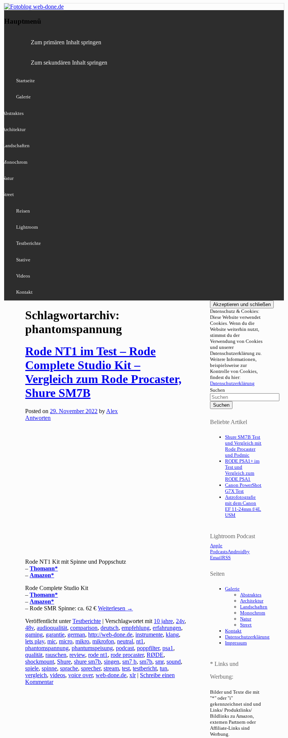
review (77, 655)
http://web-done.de (110, 634)
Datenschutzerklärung (232, 383)
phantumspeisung (92, 648)
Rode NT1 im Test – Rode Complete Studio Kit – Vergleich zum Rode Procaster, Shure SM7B (103, 372)
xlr (132, 675)
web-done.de (111, 675)
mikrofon (103, 641)
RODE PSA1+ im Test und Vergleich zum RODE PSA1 (242, 470)
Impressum (236, 643)
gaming (34, 634)
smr (159, 661)
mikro (82, 641)
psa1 (167, 648)
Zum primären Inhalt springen (66, 42)
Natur (245, 619)
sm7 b (129, 661)
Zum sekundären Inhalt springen (69, 62)
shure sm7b (87, 661)
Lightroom (27, 227)
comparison (84, 628)
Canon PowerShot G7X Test (243, 488)
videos (57, 675)
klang (172, 634)
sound (173, 661)
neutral (125, 641)
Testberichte (28, 243)
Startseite (25, 80)
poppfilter (148, 648)
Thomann (42, 568)
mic (51, 641)
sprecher (90, 668)
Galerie (23, 97)
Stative (23, 260)
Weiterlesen (115, 608)
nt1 (140, 641)
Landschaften (253, 607)
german (76, 634)
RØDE (155, 655)
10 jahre (163, 621)
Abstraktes (250, 595)
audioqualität (52, 628)
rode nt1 (98, 655)
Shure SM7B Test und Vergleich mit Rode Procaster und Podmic (243, 446)
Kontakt (24, 292)
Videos (23, 276)
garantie (55, 634)
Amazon (40, 575)
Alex (112, 411)
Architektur (251, 601)
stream (111, 668)
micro (65, 641)
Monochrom (252, 613)
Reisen (23, 211)
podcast (125, 648)
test (126, 668)
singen (111, 661)
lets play (34, 641)
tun (163, 668)
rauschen (55, 655)
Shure (64, 661)
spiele (32, 668)
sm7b (146, 661)
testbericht (145, 668)
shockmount (39, 661)
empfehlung (136, 628)
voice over (80, 675)
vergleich (36, 675)
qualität (33, 655)
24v (180, 621)
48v (29, 628)
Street (246, 625)
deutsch (109, 628)
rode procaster (127, 655)
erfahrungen (167, 628)
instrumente (149, 634)
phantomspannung (47, 648)
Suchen (217, 390)
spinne (49, 668)
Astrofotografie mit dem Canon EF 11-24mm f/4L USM (243, 506)
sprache (69, 668)
